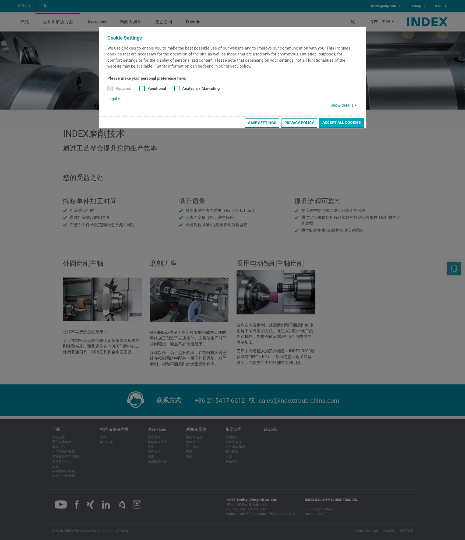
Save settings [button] (262, 123)
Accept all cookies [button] (341, 122)
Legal (112, 98)
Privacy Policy (299, 123)
